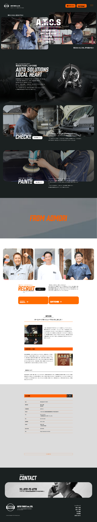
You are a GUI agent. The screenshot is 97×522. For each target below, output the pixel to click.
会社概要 (79, 513)
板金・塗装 (78, 509)
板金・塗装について (39, 182)
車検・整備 (78, 507)
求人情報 (79, 511)
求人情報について (40, 289)
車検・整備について (37, 137)
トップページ (78, 505)
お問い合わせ (78, 515)
